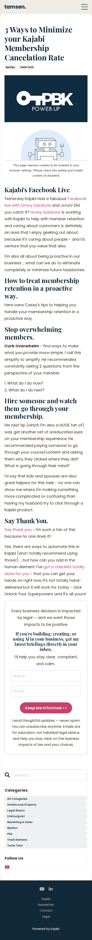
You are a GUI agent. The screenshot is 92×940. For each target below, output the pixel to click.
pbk (9, 834)
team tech (26, 67)
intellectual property (21, 804)
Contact (46, 910)
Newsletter (46, 905)
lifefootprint (16, 816)
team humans (17, 840)
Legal (46, 916)
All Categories (17, 799)
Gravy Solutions (45, 212)
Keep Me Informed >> (46, 708)
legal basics (16, 810)
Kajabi (46, 899)
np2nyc (10, 67)
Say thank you (17, 529)
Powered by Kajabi (46, 929)
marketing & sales (20, 822)
